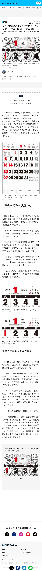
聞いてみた (19, 76)
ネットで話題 (30, 7)
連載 (20, 7)
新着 (3, 7)
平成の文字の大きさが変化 (21, 104)
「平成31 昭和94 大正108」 (22, 101)
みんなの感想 (36, 23)
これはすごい (6, 78)
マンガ (11, 7)
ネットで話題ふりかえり (31, 76)
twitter (4, 76)
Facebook (11, 76)
